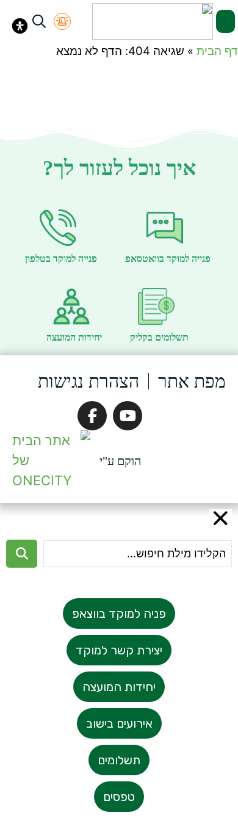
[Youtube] (127, 415)
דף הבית (217, 51)
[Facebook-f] (92, 415)
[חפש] (21, 554)
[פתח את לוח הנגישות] (19, 26)
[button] (226, 21)
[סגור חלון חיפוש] (221, 518)
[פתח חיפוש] (39, 21)
